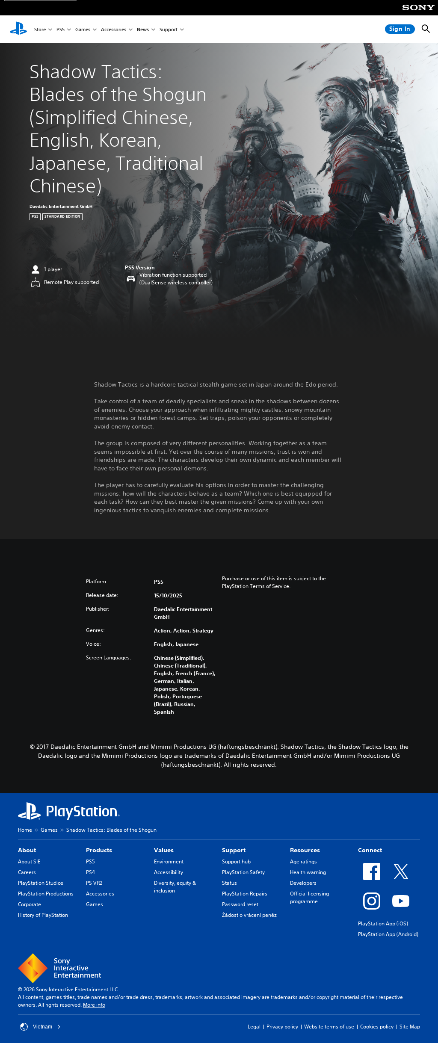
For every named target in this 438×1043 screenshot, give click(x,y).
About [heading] (27, 850)
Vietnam (42, 1027)
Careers (27, 872)
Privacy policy (282, 1026)
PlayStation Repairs (244, 893)
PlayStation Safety (243, 872)
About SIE (29, 861)
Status (229, 882)
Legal (254, 1026)
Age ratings (303, 861)
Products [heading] (99, 850)
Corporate (29, 904)
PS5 (60, 29)
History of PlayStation (43, 915)
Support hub (236, 861)
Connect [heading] (370, 850)
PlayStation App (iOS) (383, 923)
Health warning (308, 872)
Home (25, 829)
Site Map (410, 1026)
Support (169, 29)
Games (82, 29)
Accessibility (168, 872)
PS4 (90, 872)
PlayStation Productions (46, 893)
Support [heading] (234, 850)
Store (40, 29)
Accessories (113, 29)
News (143, 29)
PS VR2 (94, 882)
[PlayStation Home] (18, 29)
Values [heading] (164, 850)
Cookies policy (377, 1026)
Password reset (240, 904)
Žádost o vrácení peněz (249, 915)
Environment (168, 861)
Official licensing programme (309, 897)
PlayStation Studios (40, 882)
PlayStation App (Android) (388, 934)
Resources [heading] (305, 850)
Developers (303, 882)
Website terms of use (329, 1026)
